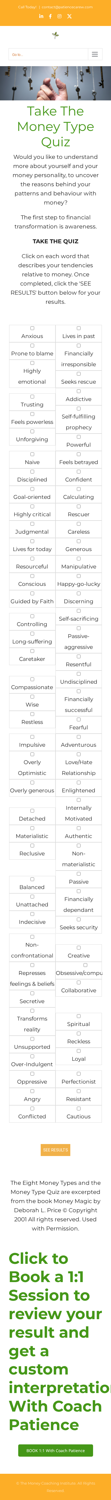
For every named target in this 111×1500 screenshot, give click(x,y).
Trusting (32, 404)
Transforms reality (32, 1024)
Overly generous (32, 790)
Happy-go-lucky (78, 584)
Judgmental (32, 532)
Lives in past (78, 336)
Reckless (78, 1041)
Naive (32, 462)
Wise (32, 704)
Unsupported (32, 1047)
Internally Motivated (78, 813)
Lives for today (32, 549)
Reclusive (32, 853)
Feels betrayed (78, 462)
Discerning (78, 601)
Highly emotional (32, 376)
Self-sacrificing (78, 619)
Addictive (78, 399)
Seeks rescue (78, 381)
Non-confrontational (32, 950)
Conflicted (32, 1116)
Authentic (78, 836)
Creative (79, 955)
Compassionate (32, 687)
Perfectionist (78, 1081)
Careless (79, 532)
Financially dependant (78, 904)
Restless (32, 722)
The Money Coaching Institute (48, 1483)
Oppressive (32, 1081)
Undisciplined (78, 682)
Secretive (32, 1001)
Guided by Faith (32, 601)
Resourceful (32, 566)
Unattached (32, 904)
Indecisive (32, 922)
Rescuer (79, 514)
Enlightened (78, 790)
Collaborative (78, 990)
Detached (32, 818)
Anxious (32, 336)
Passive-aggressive (78, 641)
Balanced (32, 887)
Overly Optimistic (32, 767)
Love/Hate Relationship (79, 767)
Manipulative (78, 566)
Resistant (78, 1099)
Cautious (79, 1116)
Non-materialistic (78, 859)
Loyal (79, 1059)
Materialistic (32, 836)
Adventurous (78, 745)
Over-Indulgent (32, 1064)
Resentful (78, 664)
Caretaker (32, 659)
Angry (32, 1099)
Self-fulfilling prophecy (78, 422)
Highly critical (32, 514)
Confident (78, 479)
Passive (79, 881)
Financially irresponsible (78, 359)
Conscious (32, 584)
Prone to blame (32, 353)
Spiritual (78, 1024)
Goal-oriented (32, 497)
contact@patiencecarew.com (67, 7)
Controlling (32, 624)
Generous (78, 549)
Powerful (78, 445)
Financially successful (78, 704)
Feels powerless (32, 422)
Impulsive (32, 745)
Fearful (78, 727)
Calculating (78, 497)
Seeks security (79, 927)
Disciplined (32, 479)
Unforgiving (32, 439)
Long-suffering (32, 641)
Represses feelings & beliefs (32, 978)
